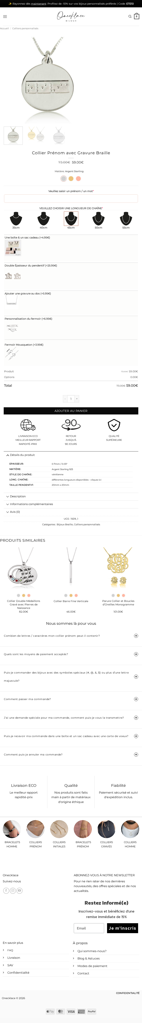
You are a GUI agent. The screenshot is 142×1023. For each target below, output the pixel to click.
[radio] (63, 178)
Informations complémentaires (31, 504)
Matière (59, 171)
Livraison (13, 957)
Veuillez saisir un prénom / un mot (71, 191)
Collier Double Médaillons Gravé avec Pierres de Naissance (23, 604)
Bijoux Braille (65, 524)
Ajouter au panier (71, 411)
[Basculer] (8, 497)
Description (18, 496)
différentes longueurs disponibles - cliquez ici (76, 479)
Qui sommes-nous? (91, 951)
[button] (5, 16)
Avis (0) (15, 512)
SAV (10, 965)
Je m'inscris (122, 928)
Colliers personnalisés (25, 28)
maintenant (38, 3)
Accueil (4, 28)
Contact (83, 973)
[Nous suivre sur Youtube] (19, 891)
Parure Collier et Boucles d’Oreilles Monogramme (118, 602)
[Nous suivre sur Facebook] (6, 891)
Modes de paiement (92, 966)
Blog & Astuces (88, 958)
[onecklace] (71, 16)
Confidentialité (18, 972)
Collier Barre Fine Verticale (71, 601)
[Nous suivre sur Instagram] (13, 891)
